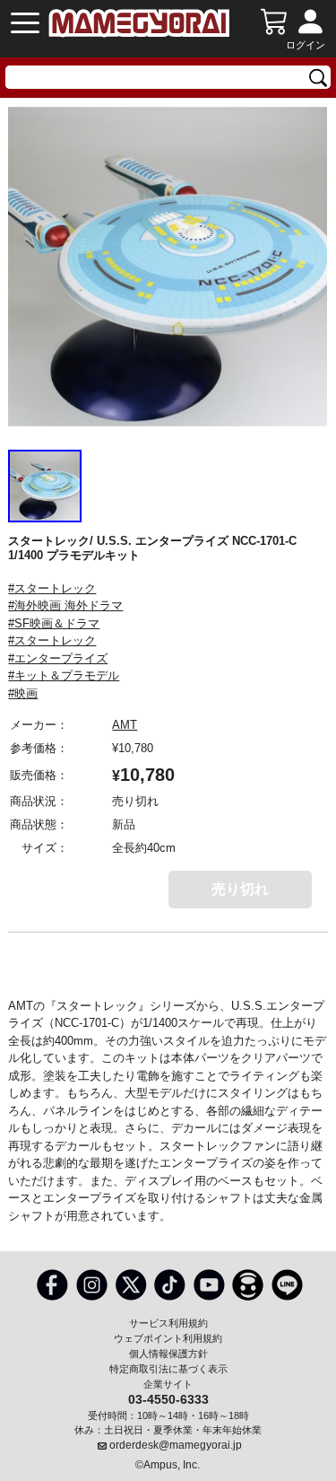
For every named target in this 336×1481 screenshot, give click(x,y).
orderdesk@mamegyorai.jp (175, 1445)
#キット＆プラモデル (63, 675)
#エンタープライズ (58, 658)
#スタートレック (52, 588)
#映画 (23, 693)
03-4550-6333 (168, 1398)
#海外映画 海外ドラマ (65, 605)
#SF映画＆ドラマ (53, 623)
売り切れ (240, 889)
